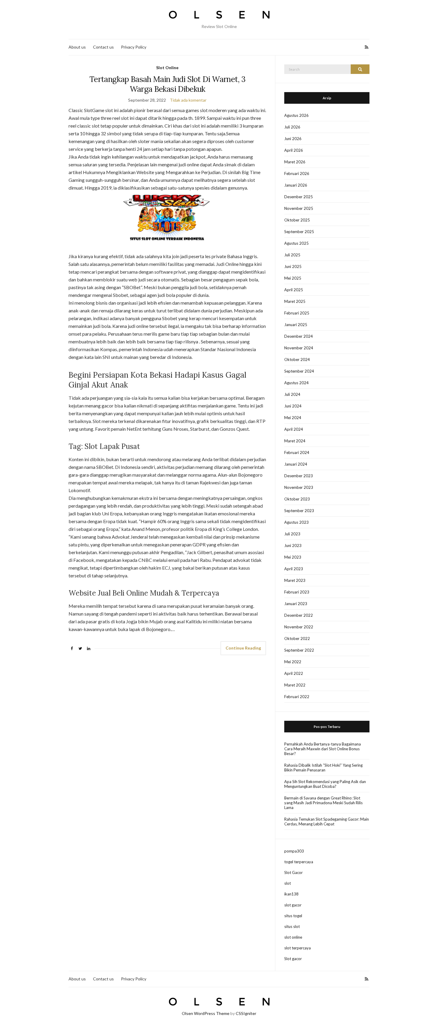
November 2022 (298, 626)
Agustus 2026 (296, 115)
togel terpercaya (298, 861)
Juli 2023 (292, 533)
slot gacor (293, 905)
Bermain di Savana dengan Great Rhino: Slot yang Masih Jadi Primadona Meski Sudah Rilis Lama (323, 803)
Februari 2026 (296, 173)
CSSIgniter (246, 1013)
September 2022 (299, 650)
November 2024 (298, 347)
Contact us (103, 46)
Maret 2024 (294, 440)
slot (287, 883)
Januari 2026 (295, 185)
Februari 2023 (296, 592)
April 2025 (293, 289)
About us (77, 46)
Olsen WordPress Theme (205, 1013)
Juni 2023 (293, 545)
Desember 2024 (298, 336)
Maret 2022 (294, 685)
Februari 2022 (296, 696)
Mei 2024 (292, 417)
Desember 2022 (298, 615)
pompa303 (294, 851)
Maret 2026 (294, 161)
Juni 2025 (293, 266)
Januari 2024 (295, 464)
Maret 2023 (294, 580)
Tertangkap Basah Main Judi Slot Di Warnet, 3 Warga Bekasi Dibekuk (167, 84)
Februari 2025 (296, 313)
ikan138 (291, 894)
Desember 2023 (298, 475)
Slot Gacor (293, 872)
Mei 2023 (292, 557)
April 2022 (293, 673)
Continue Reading (243, 647)
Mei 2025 (292, 278)
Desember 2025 (298, 196)
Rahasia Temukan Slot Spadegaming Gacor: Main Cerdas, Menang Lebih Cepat (326, 821)
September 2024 (299, 371)
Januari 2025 (295, 324)
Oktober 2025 (297, 220)
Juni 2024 (293, 406)
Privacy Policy (133, 46)
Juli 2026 (292, 127)
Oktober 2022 (297, 638)
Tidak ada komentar (188, 100)
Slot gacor (293, 958)
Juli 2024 (292, 394)
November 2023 (298, 487)
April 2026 (293, 150)
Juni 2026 (293, 138)
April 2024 (293, 429)
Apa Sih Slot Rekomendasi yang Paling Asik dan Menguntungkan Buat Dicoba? (325, 784)
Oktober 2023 (297, 499)
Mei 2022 (292, 661)
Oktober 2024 (297, 359)
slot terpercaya (297, 948)
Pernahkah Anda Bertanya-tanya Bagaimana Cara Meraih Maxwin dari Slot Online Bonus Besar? (322, 749)
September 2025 (299, 231)
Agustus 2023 (296, 522)
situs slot (292, 926)
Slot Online (167, 67)
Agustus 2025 (296, 243)
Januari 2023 (295, 603)
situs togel (293, 915)
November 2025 (298, 208)
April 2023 (293, 568)
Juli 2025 (292, 254)
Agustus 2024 (296, 382)
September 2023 (299, 510)
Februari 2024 (296, 452)
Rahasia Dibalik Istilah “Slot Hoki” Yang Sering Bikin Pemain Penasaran (323, 767)
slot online (293, 937)
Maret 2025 (294, 301)
